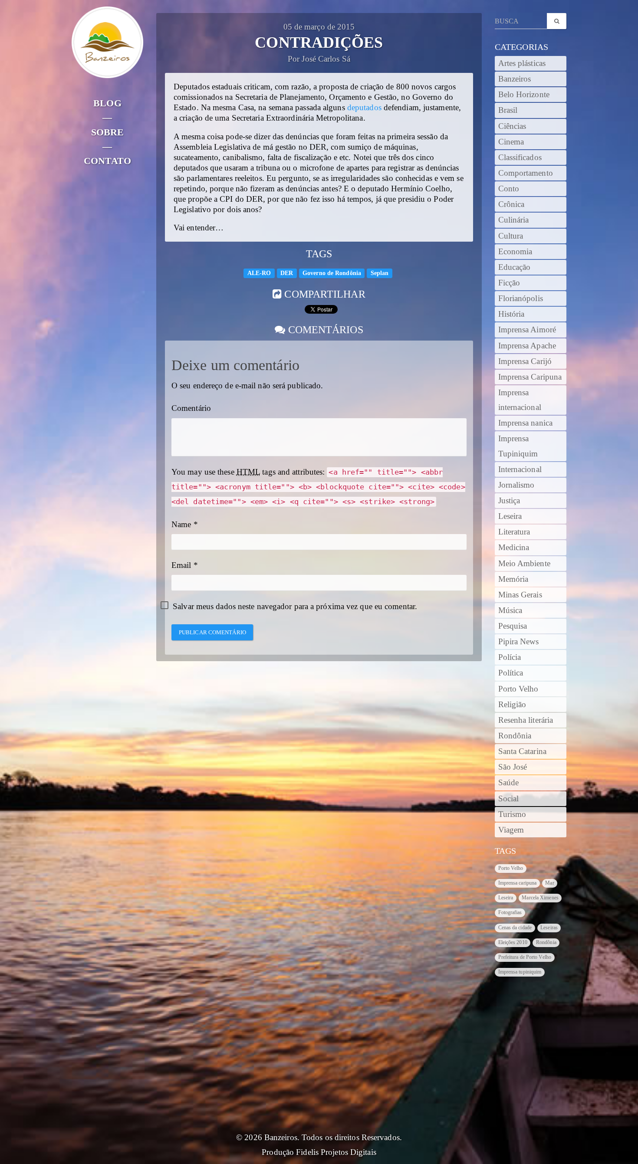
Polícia (509, 657)
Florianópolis (520, 298)
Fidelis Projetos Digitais (336, 1152)
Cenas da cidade (515, 928)
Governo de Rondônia (332, 272)
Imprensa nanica (525, 423)
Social (508, 798)
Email (181, 565)
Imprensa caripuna (517, 883)
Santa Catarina (522, 751)
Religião (512, 704)
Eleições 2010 (512, 942)
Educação (514, 267)
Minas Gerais (520, 594)
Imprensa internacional (519, 400)
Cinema (511, 142)
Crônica (511, 204)
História (511, 314)
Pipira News (518, 641)
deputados (364, 107)
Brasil (508, 110)
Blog (107, 103)
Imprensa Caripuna (530, 377)
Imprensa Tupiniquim (518, 446)
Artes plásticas (522, 63)
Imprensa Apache (527, 345)
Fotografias (510, 912)
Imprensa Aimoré (527, 329)
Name (181, 524)
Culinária (513, 220)
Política (510, 673)
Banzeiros (514, 79)
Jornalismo (516, 485)
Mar (549, 883)
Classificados (520, 157)
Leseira (510, 516)
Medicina (513, 547)
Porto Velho (518, 689)
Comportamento (525, 173)
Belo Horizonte (523, 94)
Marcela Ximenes (540, 898)
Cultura (510, 236)
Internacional (520, 469)
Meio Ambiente (524, 563)
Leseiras (549, 928)
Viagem (511, 830)
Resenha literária (525, 720)
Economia (515, 251)
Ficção (509, 283)
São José (512, 767)
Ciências (512, 126)
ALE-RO (259, 272)
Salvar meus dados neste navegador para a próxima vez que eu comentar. (295, 606)
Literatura (514, 532)
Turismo (512, 814)
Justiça (509, 500)
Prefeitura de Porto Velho (525, 957)
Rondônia (515, 735)
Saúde (508, 782)
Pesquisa (512, 626)
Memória (513, 579)
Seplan (380, 272)
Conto (509, 188)
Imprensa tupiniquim (520, 972)
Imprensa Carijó (525, 361)
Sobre (107, 132)
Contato (107, 160)
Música (510, 610)
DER (286, 272)
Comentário (191, 408)
